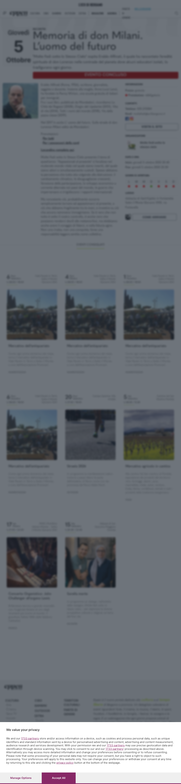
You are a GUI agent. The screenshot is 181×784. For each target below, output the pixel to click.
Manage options (20, 778)
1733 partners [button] (30, 738)
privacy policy (65, 762)
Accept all (58, 778)
